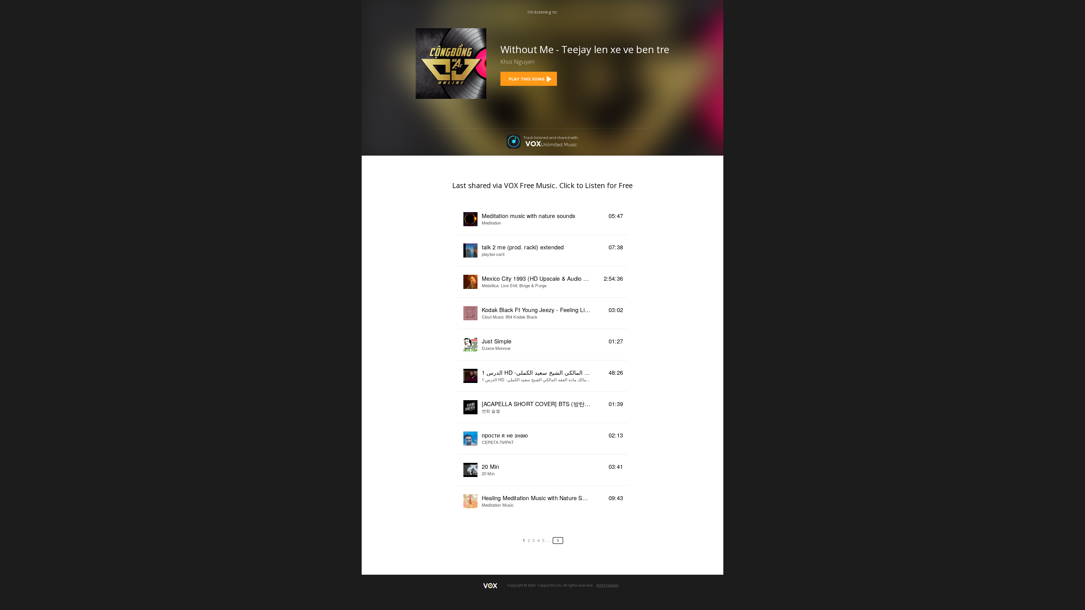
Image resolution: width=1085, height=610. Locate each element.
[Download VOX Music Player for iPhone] (451, 63)
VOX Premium (607, 585)
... (549, 540)
